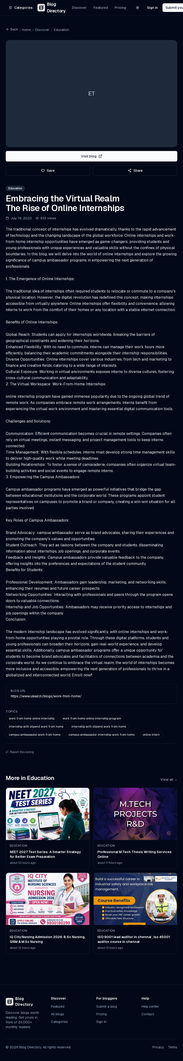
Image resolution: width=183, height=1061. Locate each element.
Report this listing (22, 752)
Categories (59, 1022)
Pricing (120, 7)
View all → (168, 779)
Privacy (158, 1047)
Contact (148, 1014)
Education (61, 30)
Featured (100, 7)
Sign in (152, 7)
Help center (150, 1006)
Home (26, 30)
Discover (79, 7)
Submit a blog (106, 1006)
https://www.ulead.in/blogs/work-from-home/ (46, 696)
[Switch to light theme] (137, 7)
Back (14, 29)
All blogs (57, 1014)
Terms (172, 1047)
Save (51, 170)
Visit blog (89, 156)
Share (138, 170)
